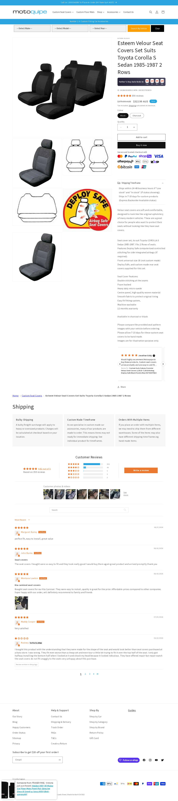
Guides (132, 710)
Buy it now (141, 145)
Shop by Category (98, 722)
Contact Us (56, 716)
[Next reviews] (163, 364)
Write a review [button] (141, 470)
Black (123, 115)
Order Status (19, 732)
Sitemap (17, 738)
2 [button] (85, 673)
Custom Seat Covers (32, 395)
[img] (22, 527)
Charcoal (137, 115)
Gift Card (94, 738)
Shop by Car (96, 716)
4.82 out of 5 (44, 468)
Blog (15, 722)
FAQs (53, 732)
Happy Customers (21, 727)
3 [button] (89, 673)
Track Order (57, 727)
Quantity (121, 122)
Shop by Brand (97, 727)
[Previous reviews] (120, 364)
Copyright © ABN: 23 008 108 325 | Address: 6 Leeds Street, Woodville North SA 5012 (55, 795)
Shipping (132, 105)
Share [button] (123, 387)
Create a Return (59, 743)
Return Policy (96, 732)
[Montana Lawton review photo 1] (21, 603)
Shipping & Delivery (61, 722)
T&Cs (53, 738)
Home (15, 395)
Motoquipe (22, 795)
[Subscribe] (59, 760)
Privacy (16, 743)
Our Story (17, 716)
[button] (151, 12)
